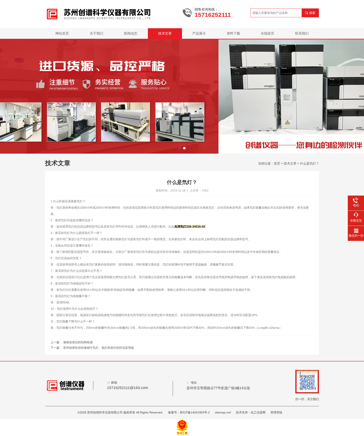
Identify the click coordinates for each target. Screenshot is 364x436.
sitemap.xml (223, 412)
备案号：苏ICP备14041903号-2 (189, 412)
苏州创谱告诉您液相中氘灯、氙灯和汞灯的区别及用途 (98, 347)
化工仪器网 (258, 412)
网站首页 (62, 33)
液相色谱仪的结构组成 (78, 342)
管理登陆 (276, 412)
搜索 (312, 13)
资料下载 (233, 33)
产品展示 (199, 33)
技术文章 (165, 33)
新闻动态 (130, 33)
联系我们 (302, 33)
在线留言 (267, 33)
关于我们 (96, 33)
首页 (277, 163)
